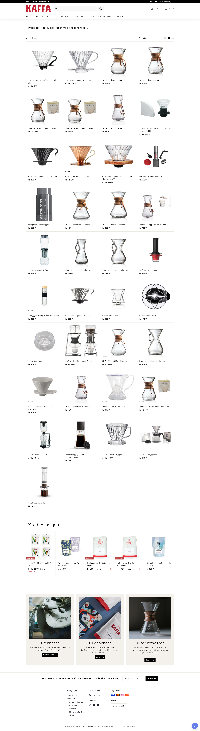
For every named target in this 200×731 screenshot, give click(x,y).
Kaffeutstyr (65, 16)
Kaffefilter (42, 16)
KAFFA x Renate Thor (75, 712)
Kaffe (29, 16)
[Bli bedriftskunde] (150, 618)
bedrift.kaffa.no (50, 655)
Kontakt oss (72, 695)
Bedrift (121, 16)
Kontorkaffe (72, 699)
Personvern (71, 709)
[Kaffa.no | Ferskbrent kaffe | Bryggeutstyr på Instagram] (90, 704)
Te (53, 16)
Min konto (71, 715)
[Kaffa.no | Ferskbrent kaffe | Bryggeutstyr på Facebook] (94, 704)
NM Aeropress (105, 16)
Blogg (91, 16)
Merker (79, 16)
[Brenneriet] (50, 618)
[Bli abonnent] (100, 618)
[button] (195, 726)
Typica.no (150, 660)
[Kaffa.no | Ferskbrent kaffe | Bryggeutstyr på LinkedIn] (98, 704)
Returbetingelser (74, 705)
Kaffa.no (100, 657)
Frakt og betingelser (75, 702)
